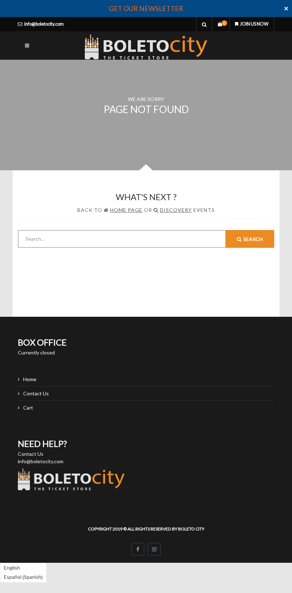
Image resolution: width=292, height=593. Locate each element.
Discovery (176, 210)
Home (29, 379)
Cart (28, 408)
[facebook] (137, 549)
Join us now (254, 24)
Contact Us (36, 393)
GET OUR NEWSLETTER (146, 8)
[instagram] (154, 549)
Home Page (126, 210)
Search (253, 239)
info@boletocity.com (44, 24)
